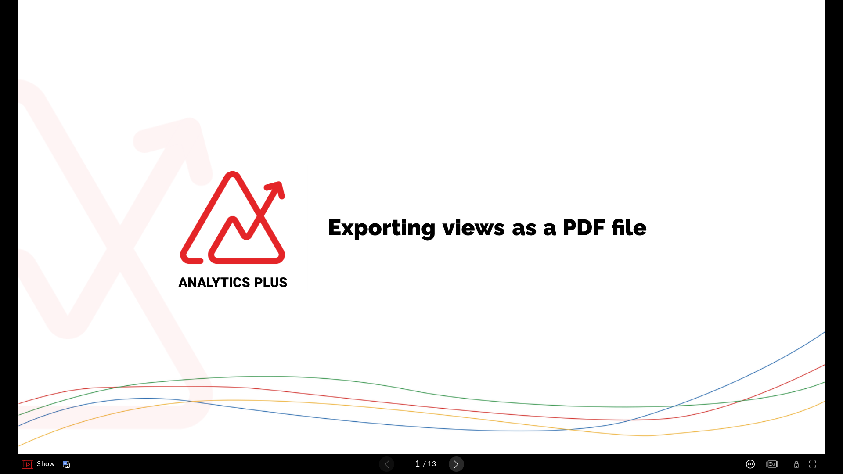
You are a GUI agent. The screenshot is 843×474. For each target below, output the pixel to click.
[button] (38, 464)
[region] (421, 227)
